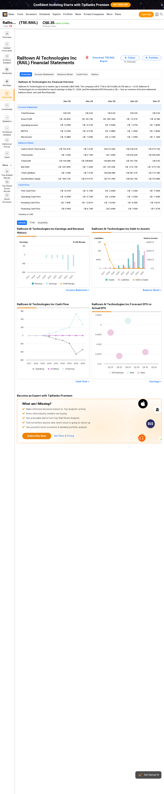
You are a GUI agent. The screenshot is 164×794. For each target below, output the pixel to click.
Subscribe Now (36, 435)
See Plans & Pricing (64, 436)
